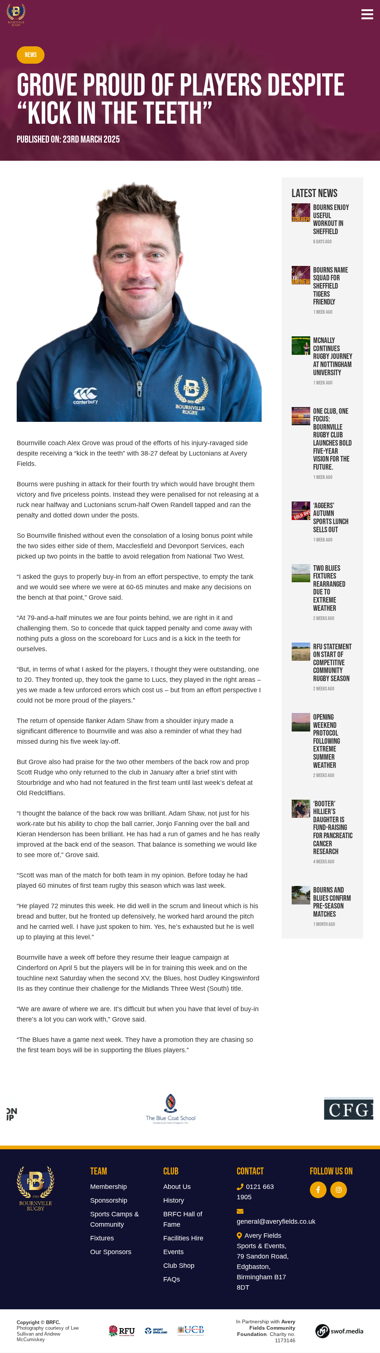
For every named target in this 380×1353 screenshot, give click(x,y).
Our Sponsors (110, 1252)
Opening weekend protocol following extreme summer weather (326, 740)
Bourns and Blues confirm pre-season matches (332, 901)
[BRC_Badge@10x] (16, 15)
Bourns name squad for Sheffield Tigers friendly (330, 285)
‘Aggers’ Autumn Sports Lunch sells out (330, 517)
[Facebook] (318, 1190)
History (173, 1200)
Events (173, 1252)
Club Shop (178, 1266)
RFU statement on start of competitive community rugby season (332, 662)
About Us (177, 1187)
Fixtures (102, 1238)
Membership (108, 1187)
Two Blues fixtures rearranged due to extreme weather (329, 587)
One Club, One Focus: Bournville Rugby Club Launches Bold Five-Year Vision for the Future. (332, 438)
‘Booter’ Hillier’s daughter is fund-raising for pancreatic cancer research (333, 827)
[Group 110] (339, 1331)
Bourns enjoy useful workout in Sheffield (331, 219)
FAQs (171, 1279)
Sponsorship (108, 1200)
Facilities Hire (183, 1238)
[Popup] (367, 15)
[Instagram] (338, 1190)
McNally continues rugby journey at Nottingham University (333, 356)
